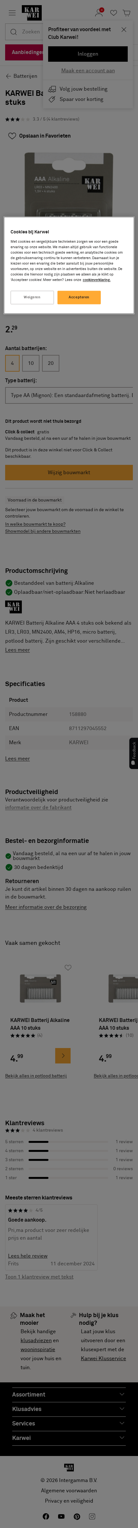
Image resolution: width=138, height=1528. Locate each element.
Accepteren (79, 297)
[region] (69, 265)
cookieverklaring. (97, 280)
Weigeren (32, 297)
